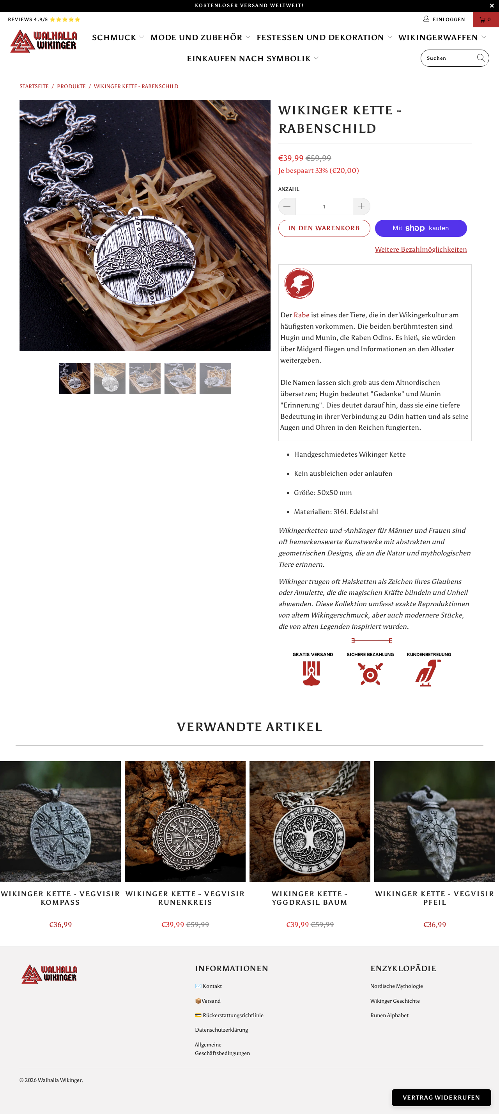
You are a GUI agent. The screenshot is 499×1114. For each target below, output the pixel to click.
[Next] (257, 225)
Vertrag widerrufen (441, 1097)
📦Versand (208, 1001)
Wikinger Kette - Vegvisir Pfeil (434, 821)
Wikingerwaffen (439, 37)
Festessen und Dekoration (322, 37)
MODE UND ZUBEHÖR (197, 37)
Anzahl (288, 189)
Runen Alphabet (389, 1015)
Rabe (302, 315)
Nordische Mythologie (396, 986)
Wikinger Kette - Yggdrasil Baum (310, 821)
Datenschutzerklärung (221, 1030)
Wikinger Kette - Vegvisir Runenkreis (185, 821)
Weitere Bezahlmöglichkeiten (421, 249)
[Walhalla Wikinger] (44, 41)
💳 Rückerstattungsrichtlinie (229, 1015)
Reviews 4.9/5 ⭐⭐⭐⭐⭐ (44, 19)
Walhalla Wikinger (59, 1080)
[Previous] (33, 225)
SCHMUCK (115, 37)
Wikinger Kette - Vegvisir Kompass (60, 821)
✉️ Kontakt (208, 986)
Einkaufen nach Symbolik (250, 58)
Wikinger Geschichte (395, 1001)
